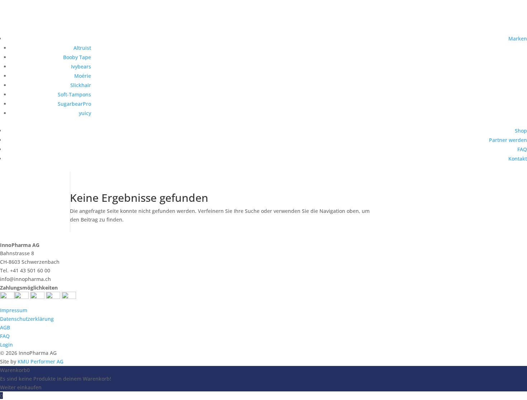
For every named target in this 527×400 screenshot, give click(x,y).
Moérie (82, 75)
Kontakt (517, 158)
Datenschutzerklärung (27, 318)
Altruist (82, 47)
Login (6, 344)
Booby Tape (77, 57)
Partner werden (508, 140)
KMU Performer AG (40, 361)
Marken (517, 38)
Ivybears (81, 66)
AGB (5, 327)
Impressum (13, 310)
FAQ (522, 149)
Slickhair (80, 85)
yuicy (85, 113)
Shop (521, 130)
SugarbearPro (74, 103)
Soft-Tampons (74, 94)
